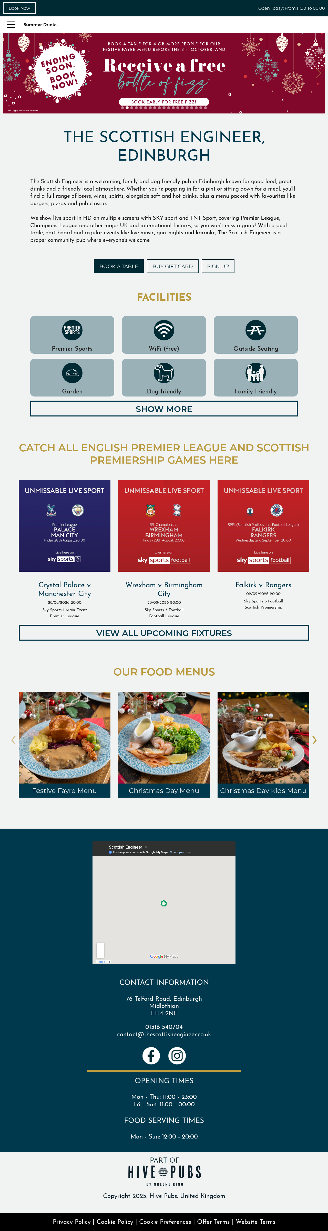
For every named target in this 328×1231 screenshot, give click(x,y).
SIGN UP (218, 266)
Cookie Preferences (165, 1221)
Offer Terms (213, 1221)
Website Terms (255, 1221)
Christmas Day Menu (164, 790)
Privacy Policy (72, 1221)
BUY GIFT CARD (172, 266)
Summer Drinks (41, 24)
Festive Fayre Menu (64, 790)
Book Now (19, 8)
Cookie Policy (115, 1221)
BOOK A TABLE (118, 266)
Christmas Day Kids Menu (263, 790)
